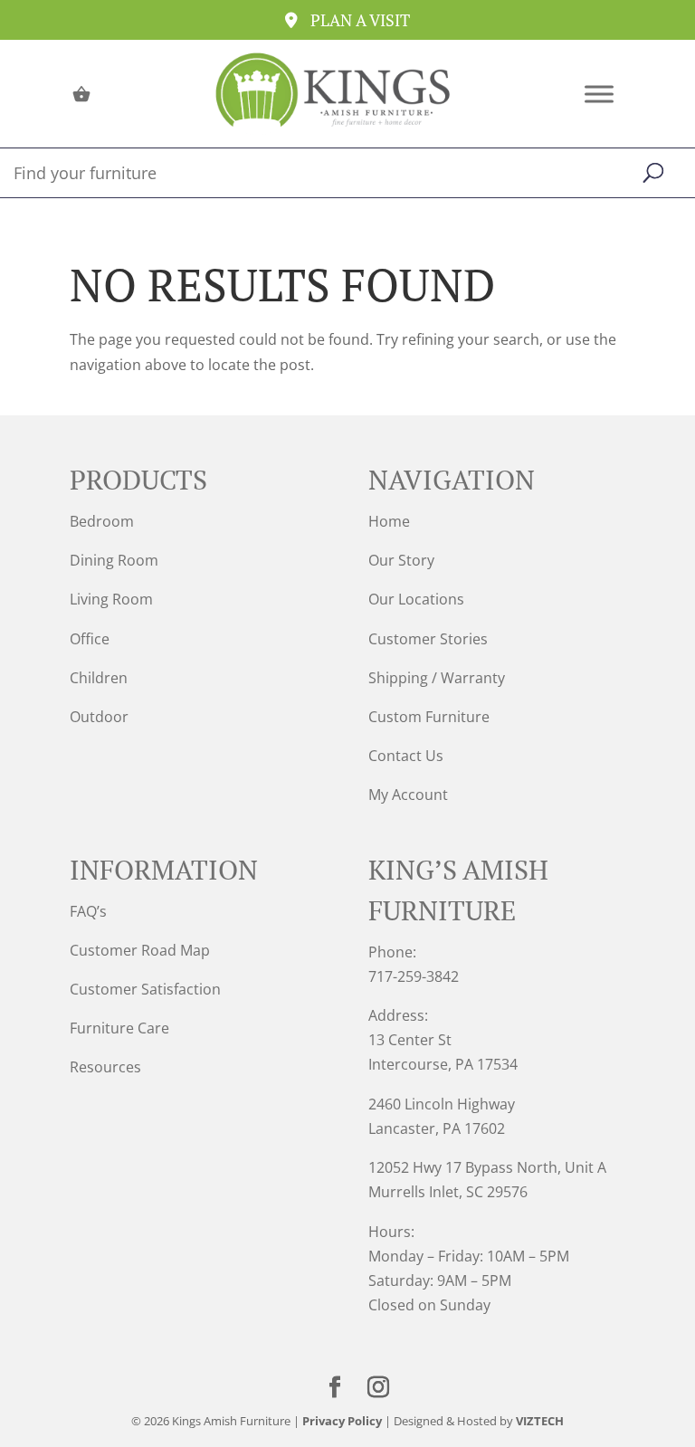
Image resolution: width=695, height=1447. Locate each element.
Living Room (111, 599)
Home (389, 521)
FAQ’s (88, 911)
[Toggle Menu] (599, 93)
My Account (408, 794)
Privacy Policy (342, 1421)
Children (99, 678)
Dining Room (114, 560)
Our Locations (416, 599)
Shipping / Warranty (436, 678)
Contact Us (405, 756)
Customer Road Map (140, 950)
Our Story (401, 560)
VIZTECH (540, 1421)
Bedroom (102, 521)
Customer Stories (428, 639)
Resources (105, 1067)
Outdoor (99, 717)
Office (89, 639)
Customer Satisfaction (145, 989)
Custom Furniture (429, 717)
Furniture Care (119, 1028)
